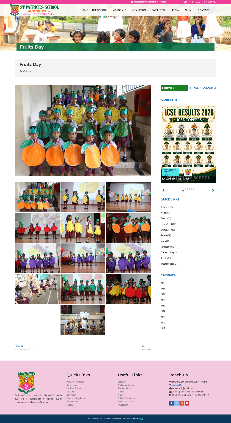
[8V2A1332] (82, 320)
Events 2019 (166, 229)
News (163, 241)
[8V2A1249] (128, 197)
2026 (163, 283)
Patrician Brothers (74, 388)
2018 (163, 328)
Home (84, 10)
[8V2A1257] (82, 228)
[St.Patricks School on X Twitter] (176, 403)
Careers (121, 381)
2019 (163, 322)
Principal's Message (75, 381)
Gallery (27, 71)
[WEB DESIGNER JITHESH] (141, 419)
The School (99, 10)
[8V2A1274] (37, 228)
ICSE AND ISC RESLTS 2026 (175, 178)
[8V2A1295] (128, 258)
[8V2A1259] (128, 228)
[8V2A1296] (37, 258)
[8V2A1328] (37, 289)
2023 (163, 300)
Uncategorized (167, 263)
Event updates (124, 388)
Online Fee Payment (126, 398)
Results (164, 258)
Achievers (165, 207)
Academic (119, 10)
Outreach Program (169, 252)
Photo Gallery (72, 401)
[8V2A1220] (37, 197)
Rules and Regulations (76, 398)
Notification (166, 246)
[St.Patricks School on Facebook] (171, 403)
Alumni (189, 10)
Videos (121, 391)
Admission (139, 10)
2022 (163, 305)
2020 (163, 317)
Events (164, 218)
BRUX (136, 418)
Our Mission (71, 385)
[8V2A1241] (82, 197)
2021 (163, 311)
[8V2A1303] (128, 289)
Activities (70, 391)
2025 (163, 288)
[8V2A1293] (82, 258)
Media (175, 10)
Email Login (123, 405)
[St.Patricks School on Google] (181, 403)
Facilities (158, 10)
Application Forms (126, 385)
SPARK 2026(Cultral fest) (210, 88)
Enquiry (69, 405)
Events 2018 (166, 224)
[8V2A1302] (82, 289)
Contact (203, 10)
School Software (125, 401)
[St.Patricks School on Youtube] (187, 403)
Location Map (177, 385)
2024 (163, 294)
